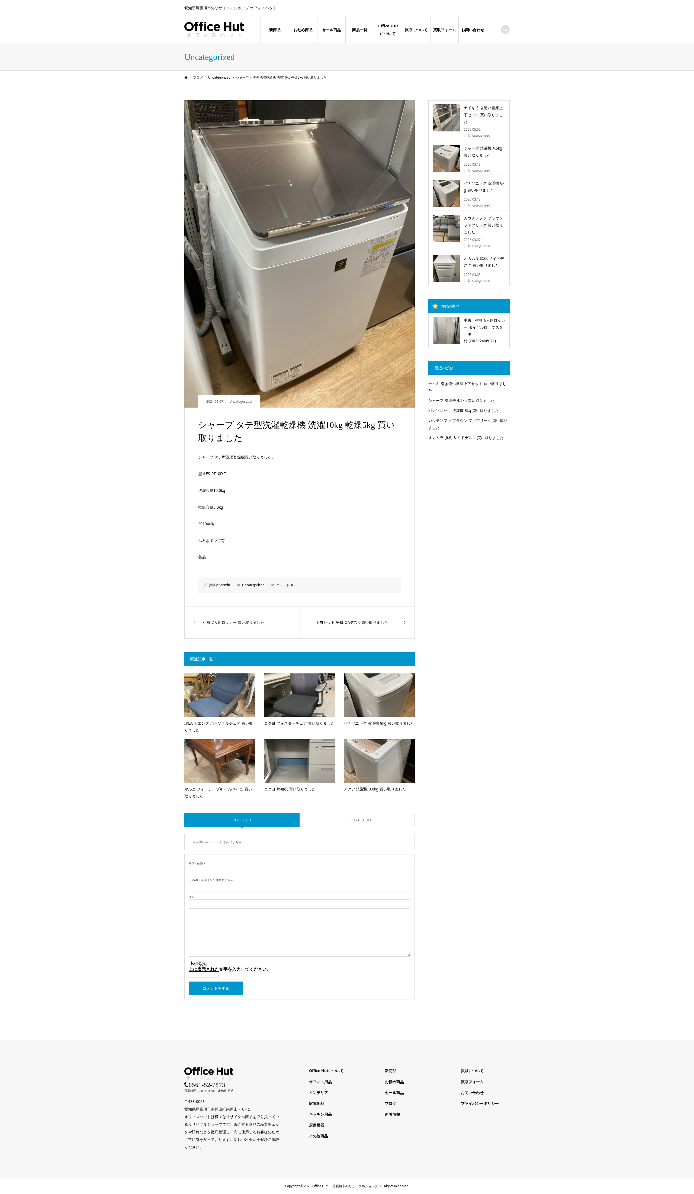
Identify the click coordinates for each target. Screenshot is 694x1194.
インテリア (318, 1092)
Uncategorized (240, 401)
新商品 (275, 29)
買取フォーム (444, 29)
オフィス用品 (320, 1081)
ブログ (390, 1103)
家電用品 (316, 1103)
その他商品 (318, 1135)
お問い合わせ (472, 29)
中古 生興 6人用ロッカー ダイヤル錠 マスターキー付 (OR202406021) (484, 330)
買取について (416, 29)
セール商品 (331, 29)
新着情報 (392, 1114)
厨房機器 (316, 1125)
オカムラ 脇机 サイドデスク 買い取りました (466, 437)
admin (225, 585)
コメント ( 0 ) (242, 820)
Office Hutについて (388, 29)
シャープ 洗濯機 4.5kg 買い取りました (461, 400)
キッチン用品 (320, 1114)
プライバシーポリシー (480, 1103)
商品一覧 (359, 29)
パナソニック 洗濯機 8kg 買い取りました (463, 410)
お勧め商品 (303, 29)
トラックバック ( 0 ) (357, 820)
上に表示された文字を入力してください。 (230, 969)
